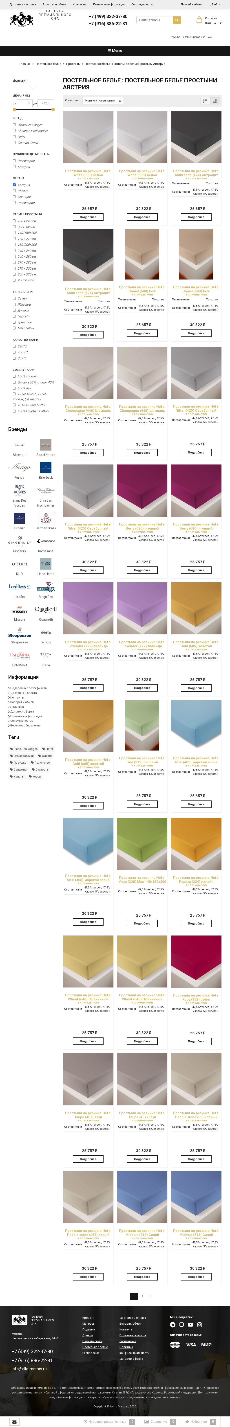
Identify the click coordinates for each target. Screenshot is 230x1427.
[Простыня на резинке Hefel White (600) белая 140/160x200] (88, 137)
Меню (116, 50)
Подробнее (88, 217)
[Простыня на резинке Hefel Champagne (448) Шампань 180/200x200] (142, 373)
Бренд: (18, 118)
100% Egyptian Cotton (33, 411)
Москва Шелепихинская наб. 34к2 (192, 37)
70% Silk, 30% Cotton (31, 405)
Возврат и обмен (54, 4)
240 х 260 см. (26, 250)
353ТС (22, 358)
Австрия (23, 167)
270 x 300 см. (26, 268)
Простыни (73, 63)
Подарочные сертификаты (28, 688)
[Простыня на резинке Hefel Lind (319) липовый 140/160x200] (142, 725)
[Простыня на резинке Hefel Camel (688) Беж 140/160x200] (142, 254)
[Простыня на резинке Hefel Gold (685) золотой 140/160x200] (196, 608)
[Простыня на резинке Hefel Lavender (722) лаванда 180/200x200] (142, 608)
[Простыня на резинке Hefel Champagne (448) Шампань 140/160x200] (88, 373)
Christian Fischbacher (32, 131)
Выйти (215, 4)
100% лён (24, 388)
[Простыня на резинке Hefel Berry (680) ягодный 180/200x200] (142, 490)
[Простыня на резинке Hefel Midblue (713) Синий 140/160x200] (142, 1197)
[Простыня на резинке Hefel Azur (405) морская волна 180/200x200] (88, 843)
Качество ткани (25, 339)
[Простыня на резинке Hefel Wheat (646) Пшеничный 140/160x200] (88, 961)
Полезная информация (109, 4)
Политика (17, 706)
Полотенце (42, 762)
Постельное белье (48, 63)
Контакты (79, 4)
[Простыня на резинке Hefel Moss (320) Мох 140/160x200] (142, 844)
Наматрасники (23, 755)
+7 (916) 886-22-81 (108, 23)
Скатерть (41, 769)
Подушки (88, 1329)
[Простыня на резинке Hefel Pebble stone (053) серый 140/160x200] (196, 1079)
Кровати (88, 1317)
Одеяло (47, 755)
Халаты (18, 776)
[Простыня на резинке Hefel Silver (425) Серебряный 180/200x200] (88, 490)
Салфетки (20, 769)
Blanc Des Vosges (29, 125)
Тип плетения (23, 291)
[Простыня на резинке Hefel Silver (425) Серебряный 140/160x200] (196, 373)
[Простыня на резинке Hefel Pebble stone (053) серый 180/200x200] (88, 1197)
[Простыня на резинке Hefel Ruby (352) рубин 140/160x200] (196, 962)
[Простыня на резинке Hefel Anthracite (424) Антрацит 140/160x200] (196, 137)
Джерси (23, 310)
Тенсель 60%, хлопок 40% (35, 382)
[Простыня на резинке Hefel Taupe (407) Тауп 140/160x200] (88, 1079)
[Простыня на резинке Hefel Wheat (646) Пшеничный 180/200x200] (142, 961)
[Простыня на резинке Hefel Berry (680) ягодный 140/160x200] (196, 490)
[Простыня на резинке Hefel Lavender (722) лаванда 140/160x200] (88, 608)
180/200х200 (27, 244)
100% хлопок (26, 376)
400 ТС (22, 352)
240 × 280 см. (26, 256)
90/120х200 (26, 227)
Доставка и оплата (22, 4)
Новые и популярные (100, 100)
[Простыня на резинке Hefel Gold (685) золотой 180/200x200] (88, 726)
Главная (25, 63)
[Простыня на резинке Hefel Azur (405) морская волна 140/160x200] (196, 725)
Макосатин (25, 328)
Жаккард (24, 304)
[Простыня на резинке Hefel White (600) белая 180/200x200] (142, 137)
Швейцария (26, 161)
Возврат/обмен (130, 1323)
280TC (22, 346)
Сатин (22, 298)
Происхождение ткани (31, 154)
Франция (24, 197)
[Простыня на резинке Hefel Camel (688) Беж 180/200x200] (196, 254)
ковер (36, 776)
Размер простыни (27, 214)
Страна (18, 178)
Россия (22, 191)
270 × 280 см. (26, 262)
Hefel (21, 137)
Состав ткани (24, 369)
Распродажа (91, 1353)
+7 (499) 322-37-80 (108, 16)
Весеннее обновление (25, 725)
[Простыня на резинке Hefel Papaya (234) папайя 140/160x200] (196, 844)
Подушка (19, 762)
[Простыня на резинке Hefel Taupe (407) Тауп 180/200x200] (142, 1079)
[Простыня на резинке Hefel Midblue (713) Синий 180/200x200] (196, 1197)
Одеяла (87, 1335)
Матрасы (88, 1323)
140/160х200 (27, 232)
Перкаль (23, 316)
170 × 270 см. (26, 239)
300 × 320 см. (26, 274)
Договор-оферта (22, 711)
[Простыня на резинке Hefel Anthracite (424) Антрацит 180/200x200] (88, 255)
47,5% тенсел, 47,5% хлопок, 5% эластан (29, 396)
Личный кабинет (192, 4)
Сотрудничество (143, 4)
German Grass (27, 142)
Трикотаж (24, 322)
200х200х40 (26, 280)
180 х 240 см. (26, 221)
